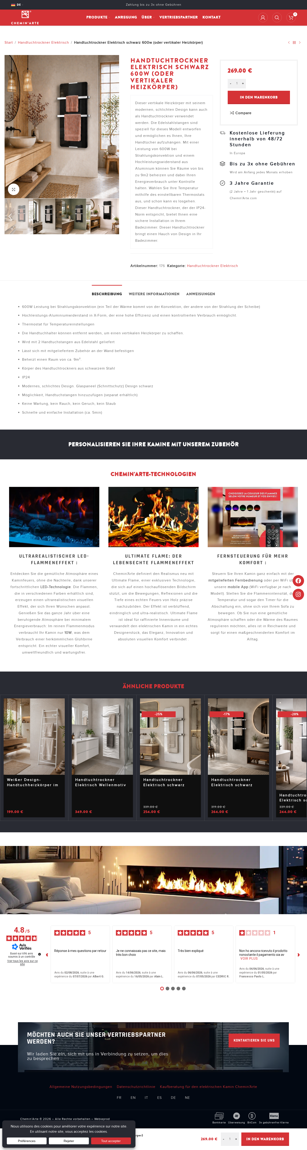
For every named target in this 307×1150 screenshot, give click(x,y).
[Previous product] (289, 42)
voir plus (249, 958)
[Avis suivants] (299, 954)
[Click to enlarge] (13, 189)
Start (9, 42)
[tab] (107, 292)
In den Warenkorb (259, 97)
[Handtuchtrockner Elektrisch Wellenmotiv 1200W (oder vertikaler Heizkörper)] (102, 736)
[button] (10, 216)
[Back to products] (294, 42)
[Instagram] (298, 594)
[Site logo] (25, 17)
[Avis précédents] (47, 954)
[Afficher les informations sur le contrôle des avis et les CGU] (39, 954)
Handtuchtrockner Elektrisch (43, 42)
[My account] (263, 17)
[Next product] (299, 42)
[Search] (277, 17)
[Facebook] (298, 580)
